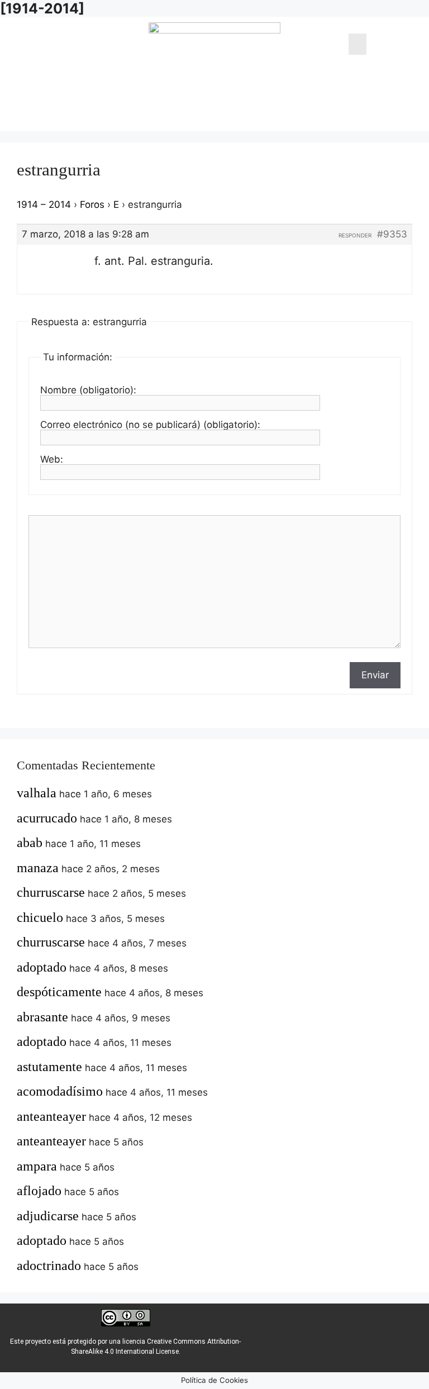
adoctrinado (49, 1265)
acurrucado (47, 818)
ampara (37, 1166)
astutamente (49, 1066)
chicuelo (40, 917)
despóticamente (59, 991)
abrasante (42, 1017)
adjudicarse (48, 1216)
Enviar (375, 675)
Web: (51, 459)
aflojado (39, 1190)
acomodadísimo (60, 1091)
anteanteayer (51, 1116)
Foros (92, 204)
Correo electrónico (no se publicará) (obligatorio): (150, 425)
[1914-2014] (42, 8)
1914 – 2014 (44, 204)
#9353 (392, 234)
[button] (357, 44)
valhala (36, 793)
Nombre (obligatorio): (88, 390)
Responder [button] (355, 235)
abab (29, 842)
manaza (38, 867)
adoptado (41, 967)
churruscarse (51, 892)
